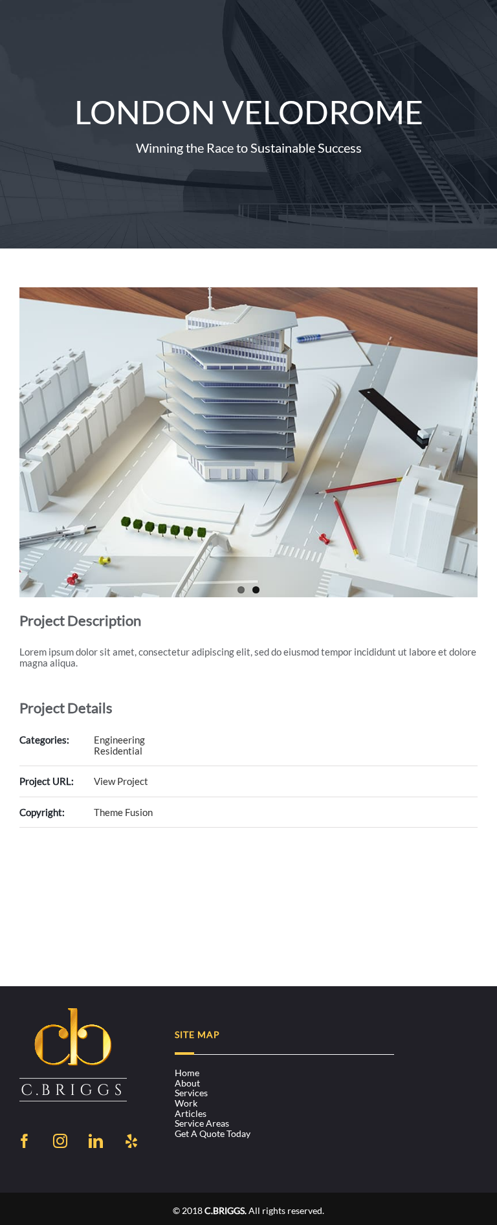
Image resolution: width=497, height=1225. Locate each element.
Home (187, 1073)
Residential (118, 750)
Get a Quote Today (212, 1134)
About (187, 1083)
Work (186, 1103)
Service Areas (202, 1123)
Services (191, 1093)
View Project (121, 781)
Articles (190, 1114)
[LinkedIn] (96, 1141)
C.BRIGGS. (225, 1210)
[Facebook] (24, 1141)
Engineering (119, 739)
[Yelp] (131, 1141)
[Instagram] (60, 1141)
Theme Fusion (123, 812)
